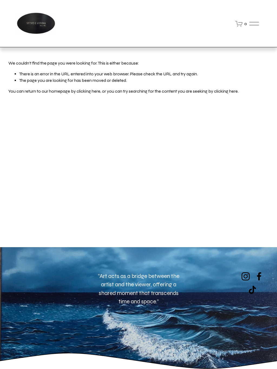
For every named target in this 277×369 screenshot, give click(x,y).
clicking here (88, 91)
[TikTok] (252, 290)
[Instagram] (245, 276)
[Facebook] (259, 276)
